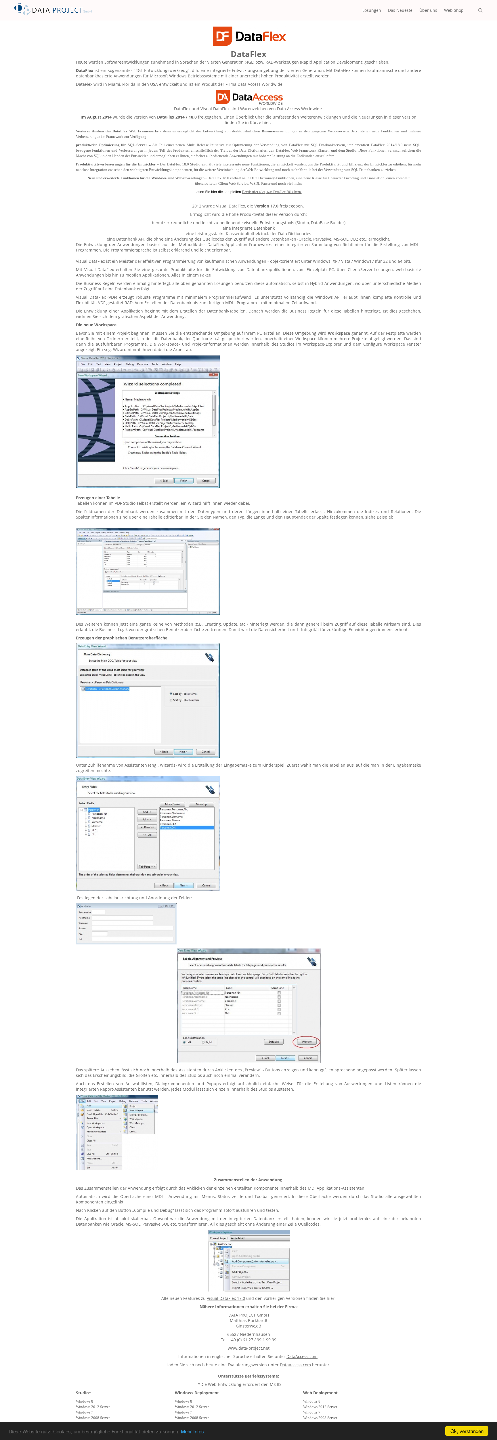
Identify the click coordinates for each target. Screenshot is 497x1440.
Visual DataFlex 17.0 (226, 1298)
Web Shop (454, 10)
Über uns (428, 10)
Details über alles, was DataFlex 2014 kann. (272, 192)
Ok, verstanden (466, 1431)
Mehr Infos (192, 1431)
